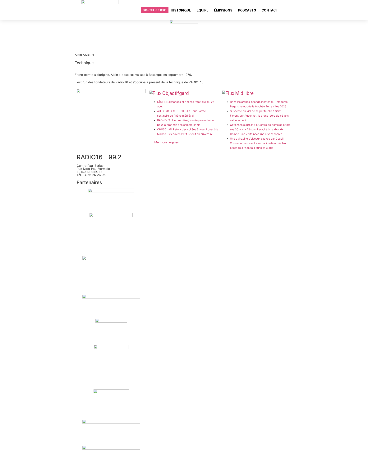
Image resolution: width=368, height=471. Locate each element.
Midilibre (244, 93)
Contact (270, 10)
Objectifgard (175, 93)
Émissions (223, 10)
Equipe (202, 10)
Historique (181, 10)
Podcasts (247, 10)
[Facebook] (284, 10)
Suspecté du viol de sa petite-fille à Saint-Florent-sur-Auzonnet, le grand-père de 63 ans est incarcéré (259, 115)
